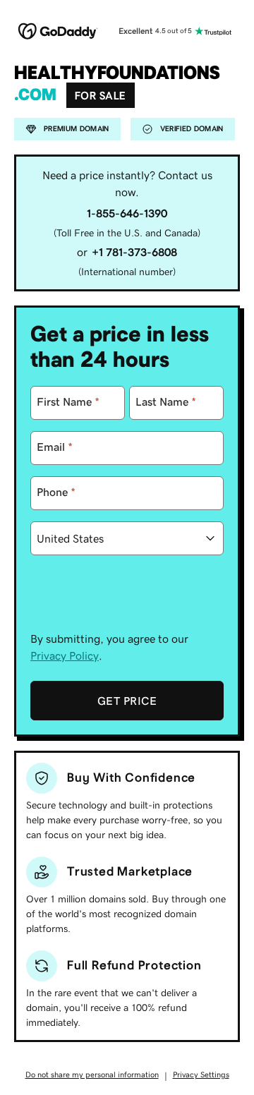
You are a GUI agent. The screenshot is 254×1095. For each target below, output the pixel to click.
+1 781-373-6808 (134, 252)
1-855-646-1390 (127, 213)
